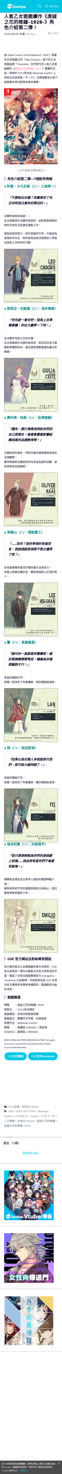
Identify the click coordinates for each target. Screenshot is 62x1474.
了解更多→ (24, 1470)
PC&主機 (13, 1106)
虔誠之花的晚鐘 (46, 1121)
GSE (11, 1111)
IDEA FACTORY (25, 1111)
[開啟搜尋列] (39, 6)
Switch (35, 1116)
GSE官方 (42, 1056)
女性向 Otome (30, 1106)
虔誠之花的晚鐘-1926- (18, 1125)
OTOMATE (21, 1116)
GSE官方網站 (15, 1056)
